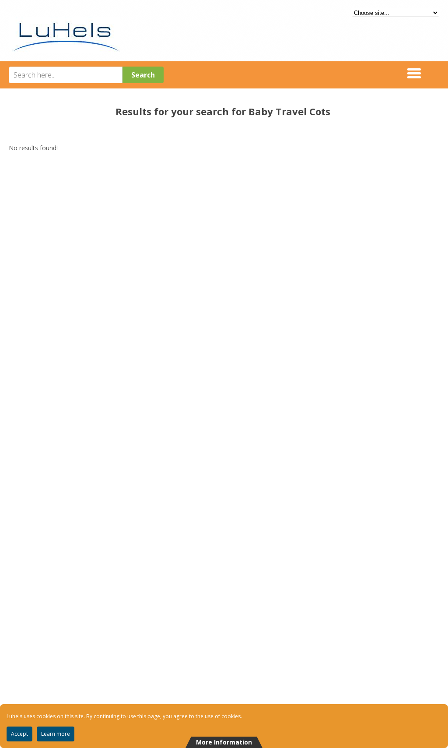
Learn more (55, 733)
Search (143, 75)
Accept (19, 733)
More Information (224, 742)
